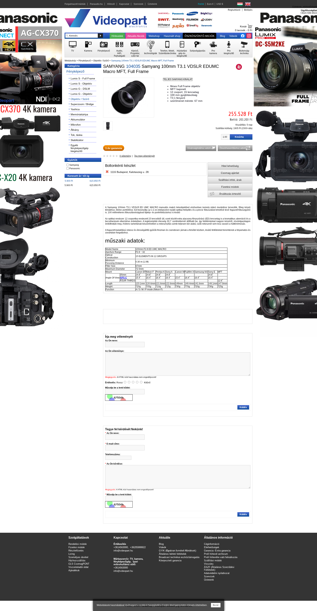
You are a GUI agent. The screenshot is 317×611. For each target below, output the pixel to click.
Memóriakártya (79, 114)
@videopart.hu (125, 571)
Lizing (71, 554)
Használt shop (172, 35)
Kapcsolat (124, 4)
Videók (233, 35)
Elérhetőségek (211, 547)
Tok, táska (76, 134)
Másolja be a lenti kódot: (119, 494)
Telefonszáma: (112, 454)
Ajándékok (74, 570)
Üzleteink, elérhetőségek (304, 6)
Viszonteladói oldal (78, 567)
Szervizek (138, 4)
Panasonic (74, 168)
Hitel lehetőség (230, 165)
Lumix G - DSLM (80, 88)
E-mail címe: (113, 444)
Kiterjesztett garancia (170, 560)
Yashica (75, 109)
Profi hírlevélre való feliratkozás (221, 557)
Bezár (216, 605)
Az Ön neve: (113, 433)
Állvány (75, 129)
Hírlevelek (117, 35)
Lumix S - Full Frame (83, 78)
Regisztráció (234, 10)
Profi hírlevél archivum (216, 554)
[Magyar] (240, 4)
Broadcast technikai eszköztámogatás (179, 557)
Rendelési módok (77, 544)
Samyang (74, 165)
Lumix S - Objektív (81, 83)
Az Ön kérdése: (115, 464)
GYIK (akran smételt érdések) (177, 550)
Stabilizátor (77, 140)
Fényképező (85, 60)
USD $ (219, 4)
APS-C (123, 277)
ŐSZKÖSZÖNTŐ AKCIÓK (199, 35)
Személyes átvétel (78, 557)
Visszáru (208, 563)
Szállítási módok (213, 560)
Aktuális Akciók (135, 35)
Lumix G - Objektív (81, 93)
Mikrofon (76, 124)
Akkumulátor (78, 119)
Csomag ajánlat (230, 172)
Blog (222, 35)
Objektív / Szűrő (101, 60)
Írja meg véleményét (144, 156)
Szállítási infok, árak (230, 179)
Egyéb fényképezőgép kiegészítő (79, 148)
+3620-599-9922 (308, 13)
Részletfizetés (76, 550)
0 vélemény (125, 156)
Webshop (154, 35)
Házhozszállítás (76, 560)
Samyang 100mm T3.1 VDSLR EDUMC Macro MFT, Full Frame (142, 60)
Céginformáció (211, 544)
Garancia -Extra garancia (217, 550)
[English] (248, 4)
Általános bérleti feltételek (172, 554)
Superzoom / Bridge (82, 104)
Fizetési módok (230, 186)
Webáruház (70, 60)
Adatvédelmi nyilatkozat (216, 573)
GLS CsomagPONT (78, 563)
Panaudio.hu (96, 4)
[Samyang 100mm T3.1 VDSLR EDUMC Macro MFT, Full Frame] (128, 114)
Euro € (210, 4)
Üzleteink (152, 4)
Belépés (248, 10)
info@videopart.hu (123, 550)
